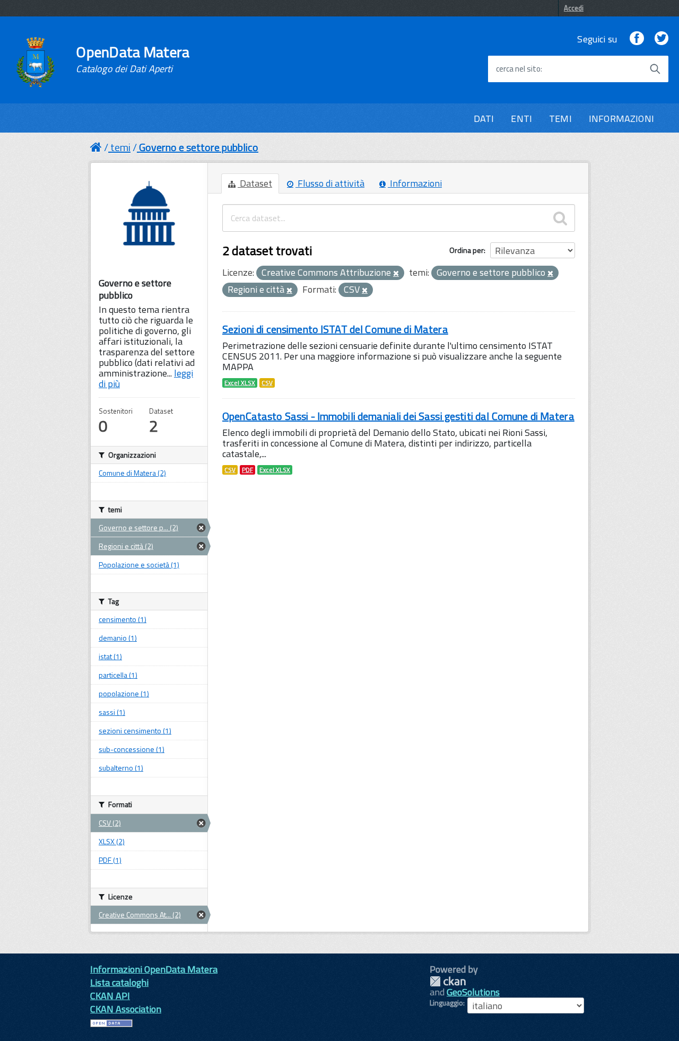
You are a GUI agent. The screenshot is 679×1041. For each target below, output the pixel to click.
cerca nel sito (518, 69)
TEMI (560, 118)
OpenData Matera (132, 59)
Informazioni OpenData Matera (153, 969)
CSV (267, 383)
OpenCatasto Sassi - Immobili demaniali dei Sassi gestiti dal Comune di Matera (398, 416)
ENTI (521, 118)
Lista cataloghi (119, 982)
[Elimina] (396, 273)
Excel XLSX (239, 383)
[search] (560, 218)
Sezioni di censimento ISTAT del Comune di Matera (335, 329)
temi (120, 147)
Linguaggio (446, 1003)
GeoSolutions (473, 992)
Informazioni (415, 183)
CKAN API (110, 995)
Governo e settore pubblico (198, 147)
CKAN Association (125, 1009)
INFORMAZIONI (621, 118)
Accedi (574, 8)
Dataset (255, 183)
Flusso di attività (329, 183)
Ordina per (466, 250)
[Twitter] (661, 39)
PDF (247, 470)
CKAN (448, 981)
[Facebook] (636, 39)
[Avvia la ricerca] (655, 69)
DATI (484, 118)
